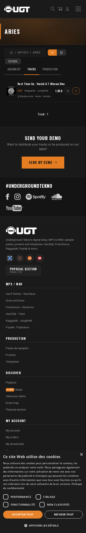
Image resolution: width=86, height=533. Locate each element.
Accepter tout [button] (22, 514)
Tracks (31, 69)
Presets (11, 355)
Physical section (16, 409)
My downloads (15, 443)
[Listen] (76, 91)
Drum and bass (15, 300)
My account (13, 430)
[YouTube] (14, 208)
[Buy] (67, 91)
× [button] (81, 454)
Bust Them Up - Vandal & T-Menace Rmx (41, 84)
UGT (20, 90)
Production (50, 69)
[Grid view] (61, 52)
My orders (12, 437)
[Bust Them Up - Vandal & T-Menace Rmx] (11, 90)
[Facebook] (7, 197)
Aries (38, 96)
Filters (13, 61)
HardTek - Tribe (15, 313)
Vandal (46, 96)
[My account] (67, 9)
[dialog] (43, 491)
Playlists (11, 382)
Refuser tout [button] (64, 514)
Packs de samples (17, 348)
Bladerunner (26, 96)
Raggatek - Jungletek (36, 90)
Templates (12, 361)
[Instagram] (17, 197)
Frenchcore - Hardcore (20, 307)
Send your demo (16, 396)
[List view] (52, 52)
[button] (43, 525)
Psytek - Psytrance (17, 327)
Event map (12, 402)
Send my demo (40, 162)
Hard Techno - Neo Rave (20, 293)
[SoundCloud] (56, 197)
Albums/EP (14, 69)
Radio (16, 389)
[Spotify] (36, 197)
